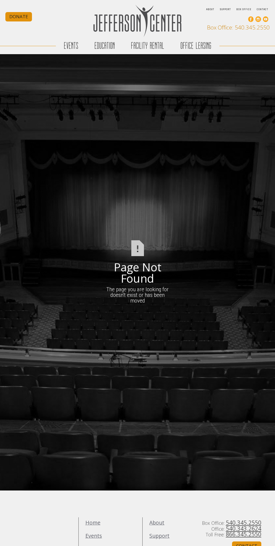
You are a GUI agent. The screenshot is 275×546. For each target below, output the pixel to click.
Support (159, 535)
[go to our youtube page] (265, 19)
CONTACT (262, 9)
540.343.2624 (243, 528)
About (156, 522)
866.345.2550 (243, 534)
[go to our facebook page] (251, 19)
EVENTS (71, 46)
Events (93, 535)
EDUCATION (105, 46)
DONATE (18, 16)
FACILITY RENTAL (147, 46)
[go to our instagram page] (258, 19)
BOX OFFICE (243, 9)
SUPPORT (225, 9)
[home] (137, 21)
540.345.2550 (243, 522)
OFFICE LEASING (195, 46)
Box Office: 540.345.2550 (238, 27)
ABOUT (210, 9)
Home (92, 522)
